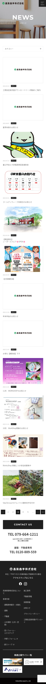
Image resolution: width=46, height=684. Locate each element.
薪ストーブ (8, 644)
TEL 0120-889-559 (23, 552)
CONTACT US (23, 524)
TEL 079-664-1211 (23, 534)
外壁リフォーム (10, 638)
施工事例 (27, 590)
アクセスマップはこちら (23, 577)
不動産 (6, 616)
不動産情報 (28, 596)
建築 (5, 610)
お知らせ (27, 608)
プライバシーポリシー (32, 613)
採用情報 (27, 602)
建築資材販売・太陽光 (12, 604)
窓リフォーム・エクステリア (10, 631)
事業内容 (6, 599)
